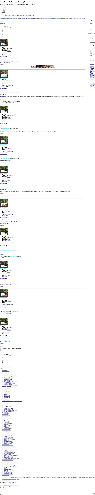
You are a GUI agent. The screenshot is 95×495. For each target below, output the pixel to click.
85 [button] (2, 32)
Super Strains (8, 160)
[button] (2, 25)
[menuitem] (4, 9)
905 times (8, 50)
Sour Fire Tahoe (2, 131)
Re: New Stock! (3, 56)
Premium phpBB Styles (12, 482)
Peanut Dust (2, 191)
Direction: (16, 348)
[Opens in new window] (2, 64)
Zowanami (2, 96)
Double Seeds (8, 284)
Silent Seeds (8, 313)
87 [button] (2, 33)
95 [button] (2, 36)
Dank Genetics (8, 251)
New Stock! (3, 21)
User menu (90, 18)
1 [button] (2, 29)
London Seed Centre (3, 46)
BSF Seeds (7, 341)
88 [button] (2, 34)
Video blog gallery (3, 486)
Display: (2, 348)
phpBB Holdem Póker (7, 485)
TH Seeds (7, 62)
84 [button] (2, 31)
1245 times (9, 51)
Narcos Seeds (6, 223)
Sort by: (9, 348)
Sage (3, 102)
